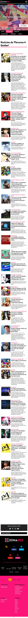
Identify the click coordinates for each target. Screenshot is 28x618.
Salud (16, 605)
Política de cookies (19, 568)
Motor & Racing (4, 599)
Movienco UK (17, 592)
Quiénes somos (2, 568)
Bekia (16, 599)
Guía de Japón (18, 593)
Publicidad (11, 571)
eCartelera (17, 589)
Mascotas (17, 608)
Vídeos (20, 34)
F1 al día (2, 600)
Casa (16, 611)
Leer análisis (23, 25)
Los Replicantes (18, 588)
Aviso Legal (8, 568)
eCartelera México (18, 591)
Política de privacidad (14, 568)
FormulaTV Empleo (19, 587)
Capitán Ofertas (4, 587)
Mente (16, 612)
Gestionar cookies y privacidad (25, 567)
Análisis (16, 31)
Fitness (16, 609)
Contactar (17, 571)
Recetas (16, 607)
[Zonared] (5, 1)
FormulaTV (17, 586)
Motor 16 (3, 602)
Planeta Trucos (4, 586)
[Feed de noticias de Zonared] (6, 547)
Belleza (16, 602)
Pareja (16, 604)
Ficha (2, 31)
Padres (16, 603)
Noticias (9, 31)
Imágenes (13, 34)
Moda (16, 600)
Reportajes (4, 34)
